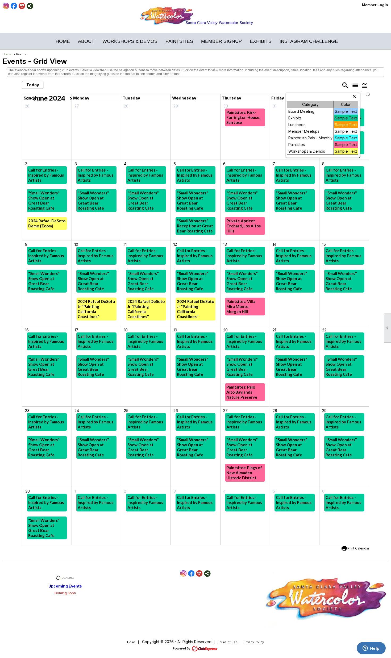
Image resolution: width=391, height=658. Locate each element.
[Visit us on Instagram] (6, 6)
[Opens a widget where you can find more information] (371, 648)
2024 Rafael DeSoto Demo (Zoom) (46, 223)
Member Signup (221, 41)
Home (63, 41)
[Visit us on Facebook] (14, 6)
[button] (364, 85)
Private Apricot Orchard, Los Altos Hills (243, 225)
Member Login (375, 5)
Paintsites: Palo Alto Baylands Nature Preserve (241, 392)
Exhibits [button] (261, 41)
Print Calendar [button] (358, 548)
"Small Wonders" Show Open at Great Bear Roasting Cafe (44, 200)
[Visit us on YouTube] (22, 6)
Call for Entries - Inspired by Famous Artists (46, 175)
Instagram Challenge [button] (309, 41)
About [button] (86, 41)
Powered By (182, 648)
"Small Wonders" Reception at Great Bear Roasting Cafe (195, 225)
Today (32, 84)
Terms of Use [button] (227, 642)
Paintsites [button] (179, 41)
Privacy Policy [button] (254, 642)
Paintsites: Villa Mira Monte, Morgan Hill (240, 306)
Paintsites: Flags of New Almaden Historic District (244, 472)
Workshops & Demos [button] (129, 41)
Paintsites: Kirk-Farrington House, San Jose (243, 117)
